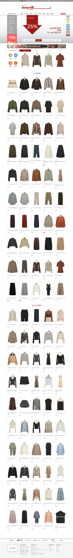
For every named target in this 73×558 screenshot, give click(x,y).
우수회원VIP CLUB (10, 58)
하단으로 (68, 36)
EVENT (57, 550)
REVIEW (57, 549)
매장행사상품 (10, 66)
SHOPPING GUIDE (51, 550)
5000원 (47, 13)
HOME (50, 546)
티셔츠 (10, 19)
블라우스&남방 (12, 23)
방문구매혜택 (15, 58)
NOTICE (57, 546)
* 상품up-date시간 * (42, 9)
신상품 (21, 13)
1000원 (35, 13)
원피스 (10, 25)
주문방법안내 (68, 33)
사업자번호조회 (42, 553)
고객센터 (68, 29)
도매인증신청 (15, 66)
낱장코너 (31, 13)
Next (16, 38)
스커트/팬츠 (11, 27)
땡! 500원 (52, 13)
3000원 (43, 13)
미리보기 (8, 90)
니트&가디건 (11, 17)
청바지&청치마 (12, 21)
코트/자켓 (60, 50)
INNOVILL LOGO (28, 7)
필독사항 (68, 30)
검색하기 (50, 7)
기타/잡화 (11, 32)
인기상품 (26, 13)
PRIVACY (50, 549)
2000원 (39, 13)
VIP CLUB (63, 14)
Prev (7, 38)
